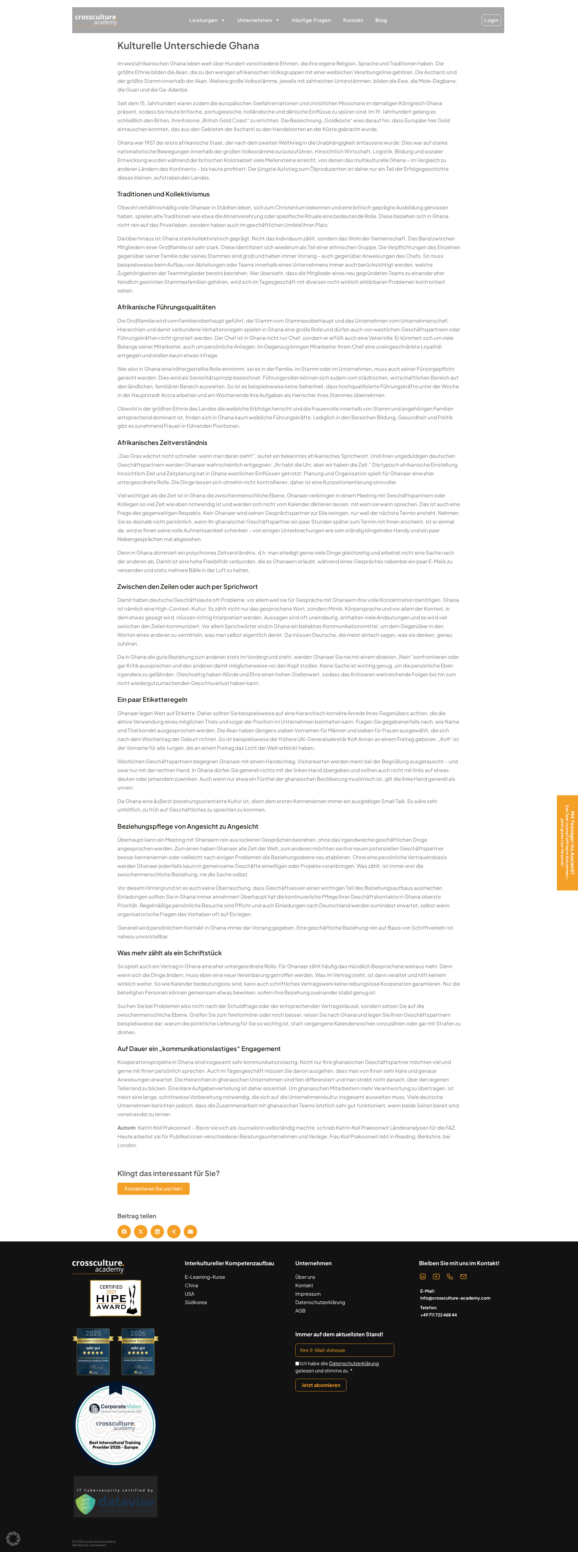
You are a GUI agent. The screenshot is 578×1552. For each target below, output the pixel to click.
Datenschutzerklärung (320, 1302)
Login (491, 20)
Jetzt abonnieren (321, 1385)
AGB (300, 1310)
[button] (124, 1231)
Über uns (305, 1277)
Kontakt (353, 20)
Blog (381, 20)
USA (189, 1294)
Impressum (308, 1294)
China (191, 1285)
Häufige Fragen (311, 20)
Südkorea (196, 1302)
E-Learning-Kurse (205, 1277)
